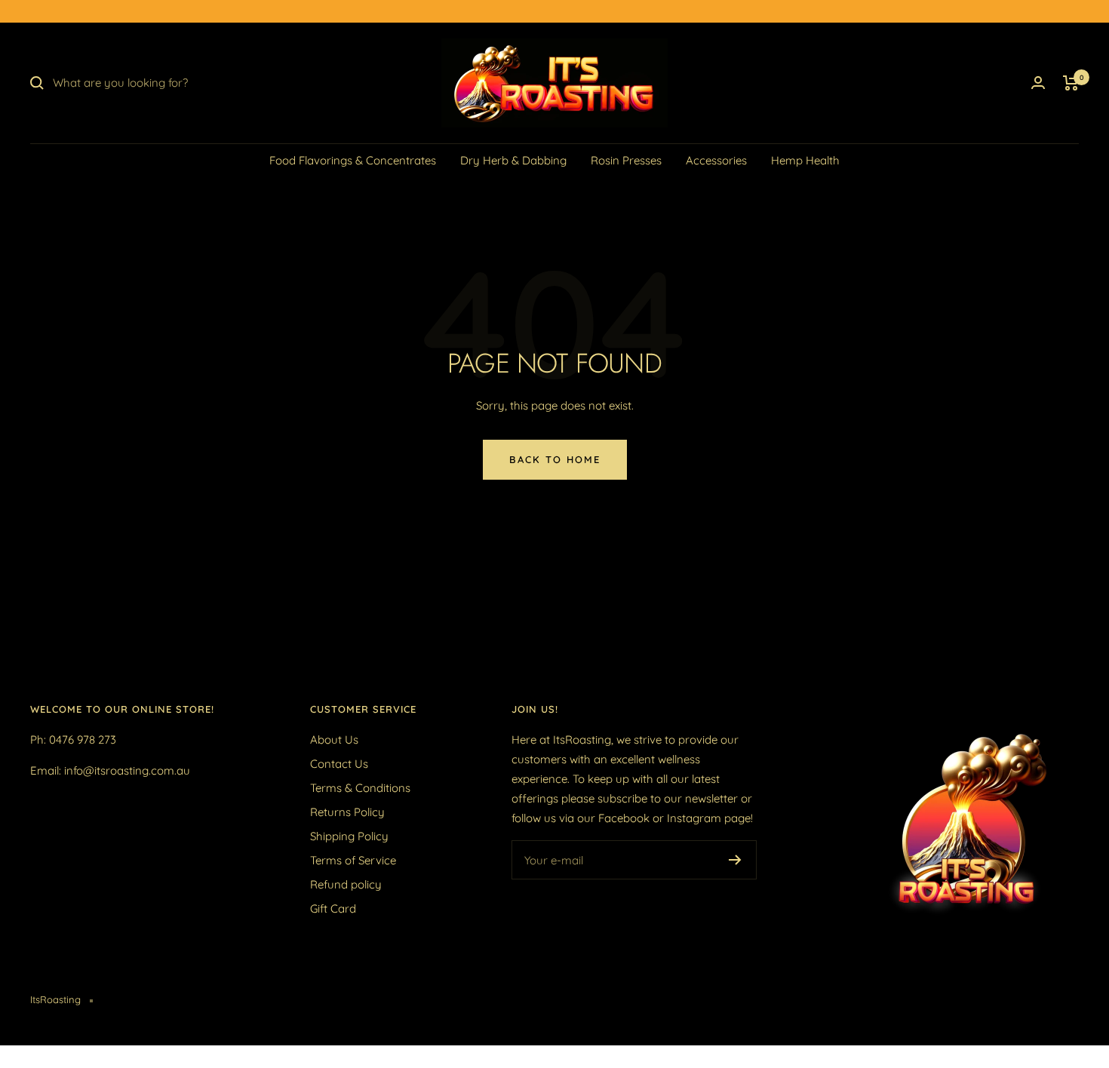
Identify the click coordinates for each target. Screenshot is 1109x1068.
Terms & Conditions (360, 788)
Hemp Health (805, 160)
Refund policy (346, 884)
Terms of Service (353, 860)
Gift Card (333, 908)
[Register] (735, 860)
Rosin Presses (626, 160)
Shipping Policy (349, 836)
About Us (334, 739)
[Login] (1038, 82)
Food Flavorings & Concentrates (352, 160)
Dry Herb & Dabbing (513, 160)
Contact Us (339, 763)
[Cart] (1071, 83)
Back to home (555, 459)
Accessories (716, 160)
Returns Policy (347, 812)
